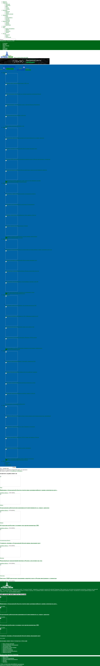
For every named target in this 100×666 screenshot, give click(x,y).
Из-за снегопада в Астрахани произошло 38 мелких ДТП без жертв (21, 337)
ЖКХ (6, 6)
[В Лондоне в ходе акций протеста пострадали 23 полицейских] (11, 203)
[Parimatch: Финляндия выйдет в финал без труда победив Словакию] (11, 370)
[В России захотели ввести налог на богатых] (11, 114)
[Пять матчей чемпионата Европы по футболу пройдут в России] (11, 392)
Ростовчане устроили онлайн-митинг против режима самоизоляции (21, 236)
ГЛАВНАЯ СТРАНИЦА (16, 471)
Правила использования (8, 658)
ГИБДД (7, 29)
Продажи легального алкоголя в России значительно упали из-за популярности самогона (26, 170)
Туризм (7, 7)
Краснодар (15, 654)
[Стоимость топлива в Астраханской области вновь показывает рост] (11, 147)
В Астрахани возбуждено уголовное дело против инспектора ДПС (21, 305)
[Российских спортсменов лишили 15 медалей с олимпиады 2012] (11, 360)
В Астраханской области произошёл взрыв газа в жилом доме (19, 326)
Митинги (7, 11)
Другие (4, 33)
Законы (7, 12)
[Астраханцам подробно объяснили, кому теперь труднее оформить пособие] (11, 179)
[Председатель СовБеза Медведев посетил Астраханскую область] (11, 192)
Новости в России (7, 652)
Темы (4, 46)
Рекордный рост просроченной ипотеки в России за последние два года (22, 271)
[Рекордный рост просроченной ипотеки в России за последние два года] (11, 269)
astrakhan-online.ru (4, 492)
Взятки (1, 522)
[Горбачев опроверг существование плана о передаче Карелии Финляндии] (11, 103)
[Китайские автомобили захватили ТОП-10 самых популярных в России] (11, 436)
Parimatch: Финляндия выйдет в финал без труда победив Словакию (21, 372)
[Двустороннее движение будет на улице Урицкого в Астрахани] (11, 425)
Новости (5, 1)
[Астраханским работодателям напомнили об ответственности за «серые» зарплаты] (11, 136)
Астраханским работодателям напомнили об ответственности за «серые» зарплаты (24, 138)
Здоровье (7, 9)
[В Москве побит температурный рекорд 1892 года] (11, 82)
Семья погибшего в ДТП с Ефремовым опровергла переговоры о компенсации (23, 348)
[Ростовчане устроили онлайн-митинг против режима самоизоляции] (11, 235)
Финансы (7, 20)
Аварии (7, 22)
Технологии (8, 37)
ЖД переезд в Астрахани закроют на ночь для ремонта (18, 448)
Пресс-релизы (6, 45)
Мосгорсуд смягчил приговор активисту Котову (16, 225)
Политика (5, 10)
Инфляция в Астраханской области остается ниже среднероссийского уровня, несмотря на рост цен (28, 249)
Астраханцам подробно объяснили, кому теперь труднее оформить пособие (23, 180)
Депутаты (2, 575)
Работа (1, 505)
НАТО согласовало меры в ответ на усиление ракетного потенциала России (23, 94)
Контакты (5, 49)
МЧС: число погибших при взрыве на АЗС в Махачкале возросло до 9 (21, 316)
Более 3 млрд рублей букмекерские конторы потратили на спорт (20, 382)
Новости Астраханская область (10, 651)
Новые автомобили (9, 28)
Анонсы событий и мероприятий (10, 645)
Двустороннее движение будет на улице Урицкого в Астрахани (20, 426)
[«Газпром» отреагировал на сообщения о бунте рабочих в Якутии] (11, 213)
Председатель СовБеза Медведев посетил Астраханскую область (20, 193)
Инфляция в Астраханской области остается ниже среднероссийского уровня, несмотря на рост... (28, 490)
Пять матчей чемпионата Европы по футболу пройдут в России (20, 393)
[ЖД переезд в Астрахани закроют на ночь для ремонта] (11, 446)
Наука (6, 36)
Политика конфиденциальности (10, 659)
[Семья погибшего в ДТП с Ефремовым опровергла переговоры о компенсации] (11, 347)
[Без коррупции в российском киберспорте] (11, 402)
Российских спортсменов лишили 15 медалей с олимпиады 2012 (20, 361)
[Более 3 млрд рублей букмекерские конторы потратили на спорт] (11, 381)
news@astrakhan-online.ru (14, 591)
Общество (5, 2)
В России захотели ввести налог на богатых (15, 115)
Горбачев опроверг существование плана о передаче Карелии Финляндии (22, 104)
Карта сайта (5, 656)
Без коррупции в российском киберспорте (15, 404)
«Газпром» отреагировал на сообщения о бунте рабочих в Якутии (20, 215)
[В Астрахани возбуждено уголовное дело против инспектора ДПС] (11, 304)
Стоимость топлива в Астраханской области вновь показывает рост (21, 148)
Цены (6, 16)
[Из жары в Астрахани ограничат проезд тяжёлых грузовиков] (11, 457)
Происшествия (6, 21)
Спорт (4, 26)
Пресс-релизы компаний (8, 643)
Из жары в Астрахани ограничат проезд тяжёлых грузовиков (19, 458)
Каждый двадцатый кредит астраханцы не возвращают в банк (19, 292)
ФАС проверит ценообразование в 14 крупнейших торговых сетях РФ (21, 281)
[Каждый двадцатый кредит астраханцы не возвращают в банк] (11, 291)
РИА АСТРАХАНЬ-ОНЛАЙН (8, 664)
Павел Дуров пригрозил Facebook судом (14, 126)
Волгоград (10, 654)
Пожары (7, 23)
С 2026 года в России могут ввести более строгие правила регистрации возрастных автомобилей (28, 416)
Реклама (7, 18)
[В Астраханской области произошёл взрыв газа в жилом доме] (11, 325)
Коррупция (8, 25)
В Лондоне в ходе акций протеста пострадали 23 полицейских (20, 204)
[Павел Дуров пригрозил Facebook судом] (11, 124)
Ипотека (2, 558)
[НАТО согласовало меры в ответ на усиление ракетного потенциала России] (11, 92)
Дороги (7, 32)
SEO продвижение (19, 664)
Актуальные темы (7, 646)
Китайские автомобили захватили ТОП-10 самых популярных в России (22, 437)
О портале (5, 43)
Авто (4, 27)
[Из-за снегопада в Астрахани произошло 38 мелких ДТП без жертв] (11, 336)
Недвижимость (8, 17)
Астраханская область (5, 540)
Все (6, 181)
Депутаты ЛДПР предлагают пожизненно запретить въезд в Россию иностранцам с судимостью (27, 159)
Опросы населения (7, 648)
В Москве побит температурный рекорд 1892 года (17, 83)
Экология (7, 4)
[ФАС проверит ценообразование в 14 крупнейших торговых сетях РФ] (11, 280)
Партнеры (5, 48)
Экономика (5, 15)
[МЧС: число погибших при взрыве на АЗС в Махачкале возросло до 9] (11, 315)
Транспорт (7, 5)
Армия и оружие (9, 13)
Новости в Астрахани (8, 649)
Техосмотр (7, 31)
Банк (1, 487)
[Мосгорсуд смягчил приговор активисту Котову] (11, 224)
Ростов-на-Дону (3, 654)
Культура (7, 34)
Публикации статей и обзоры (9, 647)
